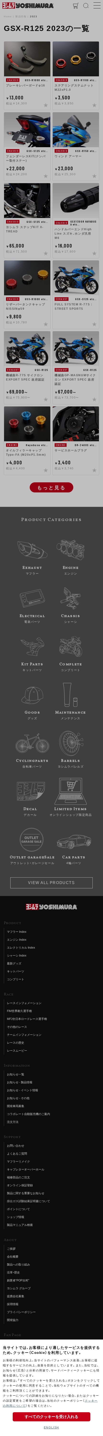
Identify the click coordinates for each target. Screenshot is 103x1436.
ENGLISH (51, 1427)
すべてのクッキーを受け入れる (51, 1417)
